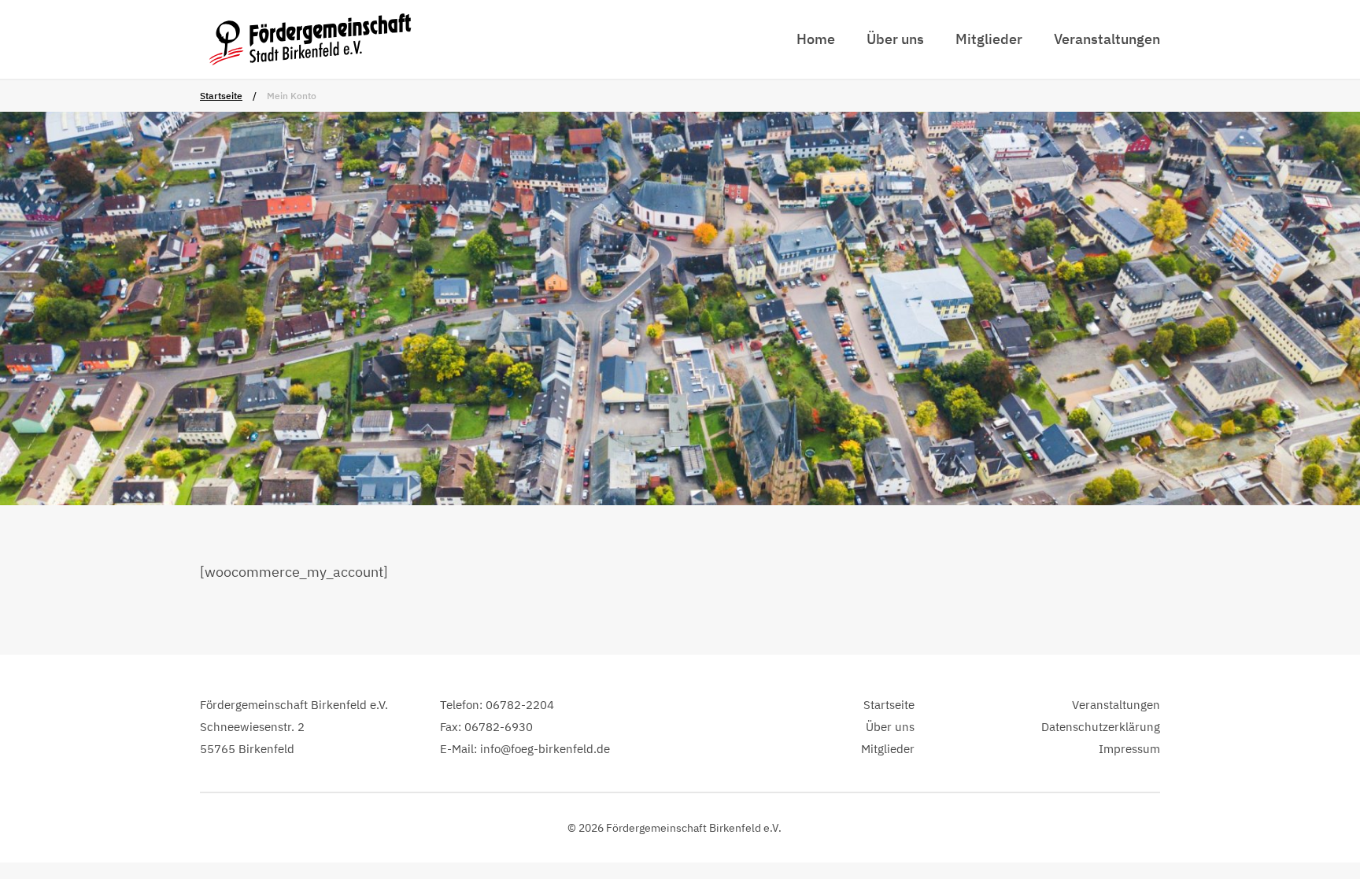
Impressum (1129, 748)
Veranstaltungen (1107, 39)
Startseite (221, 96)
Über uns (895, 39)
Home (815, 39)
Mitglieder (988, 39)
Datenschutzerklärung (1100, 726)
